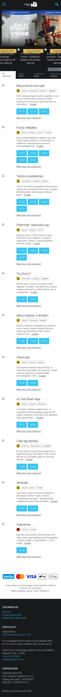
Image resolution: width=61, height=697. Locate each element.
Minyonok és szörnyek (30, 86)
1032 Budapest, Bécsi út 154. (16, 634)
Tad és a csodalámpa (29, 176)
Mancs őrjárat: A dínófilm (32, 315)
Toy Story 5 (23, 273)
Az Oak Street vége (28, 399)
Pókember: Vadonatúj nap (32, 225)
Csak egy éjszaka (27, 441)
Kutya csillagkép (26, 127)
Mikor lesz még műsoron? (28, 118)
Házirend (6, 611)
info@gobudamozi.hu (12, 659)
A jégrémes (23, 524)
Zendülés (22, 483)
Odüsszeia (23, 357)
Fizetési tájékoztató (12, 615)
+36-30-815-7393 (11, 656)
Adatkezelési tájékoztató (14, 618)
